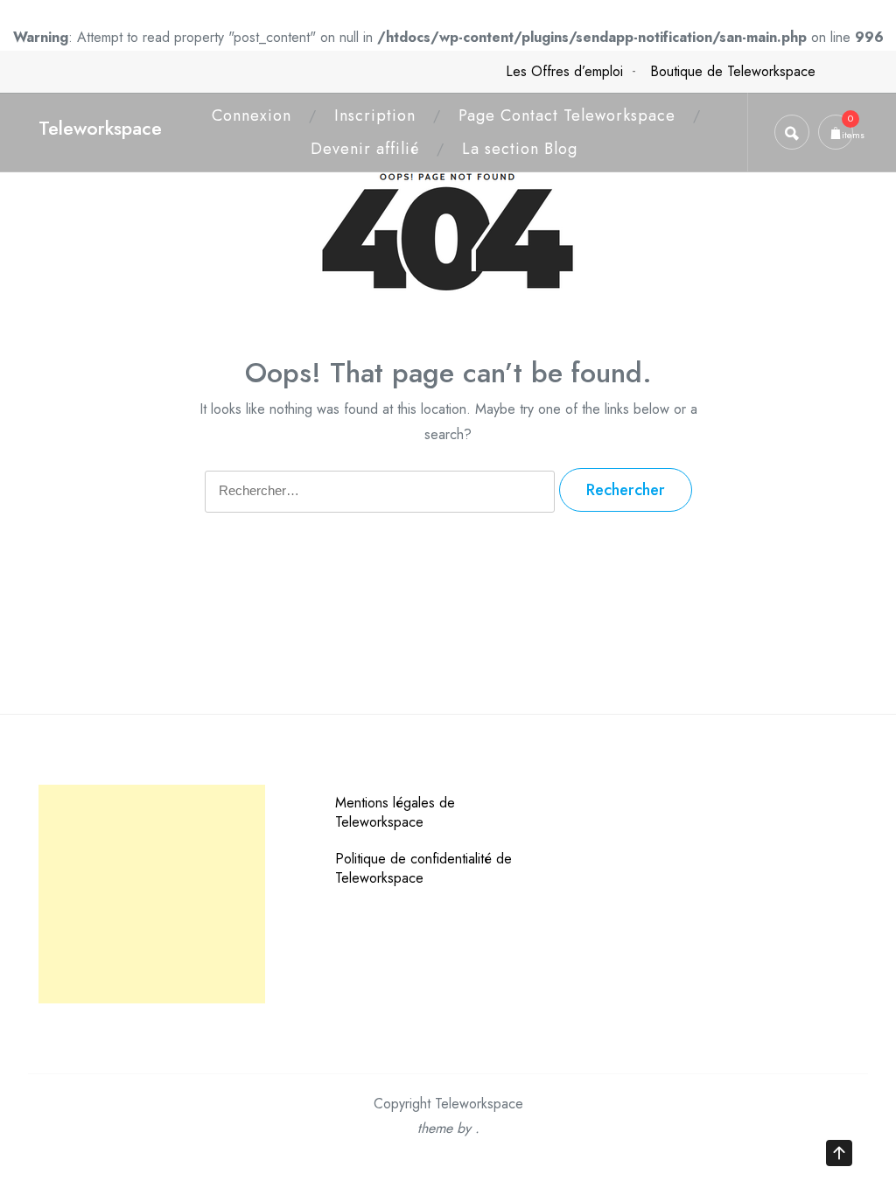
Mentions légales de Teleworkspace (395, 812)
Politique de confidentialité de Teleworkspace (423, 868)
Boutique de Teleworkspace (733, 71)
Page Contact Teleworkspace (567, 115)
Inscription (375, 115)
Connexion (251, 115)
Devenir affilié (365, 148)
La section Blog (520, 148)
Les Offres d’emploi (564, 71)
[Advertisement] (151, 894)
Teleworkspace (100, 128)
